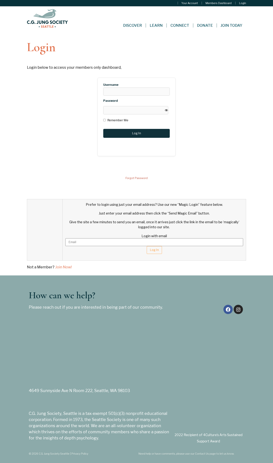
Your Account (189, 3)
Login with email (154, 236)
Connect (179, 25)
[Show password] (166, 110)
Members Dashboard (218, 3)
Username (110, 84)
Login (242, 3)
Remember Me (117, 120)
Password (110, 100)
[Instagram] (238, 309)
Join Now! (63, 267)
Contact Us (202, 453)
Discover (132, 25)
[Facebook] (228, 309)
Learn (156, 25)
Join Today (231, 25)
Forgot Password (136, 178)
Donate (205, 25)
